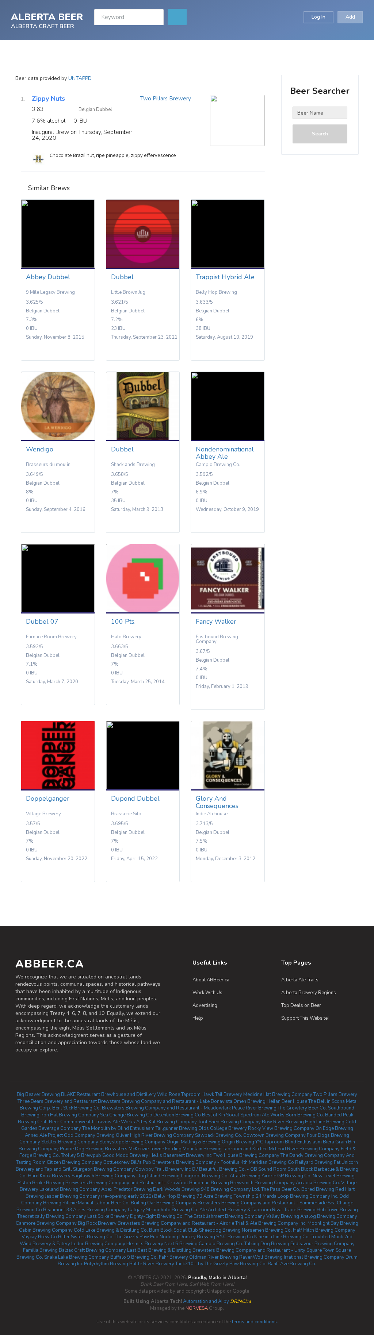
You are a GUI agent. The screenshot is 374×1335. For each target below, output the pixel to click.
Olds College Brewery (222, 1128)
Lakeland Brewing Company (69, 1189)
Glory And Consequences (217, 802)
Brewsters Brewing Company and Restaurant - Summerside (262, 1203)
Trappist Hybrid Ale (225, 277)
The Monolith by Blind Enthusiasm (118, 1128)
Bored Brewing (317, 1189)
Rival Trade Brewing (294, 1210)
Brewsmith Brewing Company (262, 1183)
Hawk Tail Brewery (222, 1094)
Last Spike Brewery (108, 1216)
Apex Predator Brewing (126, 1189)
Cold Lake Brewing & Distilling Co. (111, 1230)
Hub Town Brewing (337, 1210)
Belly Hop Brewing (174, 1196)
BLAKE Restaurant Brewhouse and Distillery (108, 1094)
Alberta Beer (47, 16)
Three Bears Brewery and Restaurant (57, 1101)
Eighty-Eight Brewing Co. (157, 1216)
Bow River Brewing (283, 1122)
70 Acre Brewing (214, 1196)
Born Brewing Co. (305, 1115)
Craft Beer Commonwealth (66, 1122)
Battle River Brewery (151, 1264)
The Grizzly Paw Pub (137, 1237)
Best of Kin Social (220, 1115)
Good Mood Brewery (125, 1155)
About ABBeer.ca (210, 980)
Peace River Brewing (254, 1108)
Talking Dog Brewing (266, 1243)
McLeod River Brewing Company (304, 1149)
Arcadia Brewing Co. (318, 1183)
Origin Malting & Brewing (194, 1142)
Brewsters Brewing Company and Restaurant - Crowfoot (126, 1183)
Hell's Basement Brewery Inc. (181, 1155)
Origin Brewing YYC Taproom (253, 1142)
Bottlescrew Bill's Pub (127, 1162)
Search (320, 134)
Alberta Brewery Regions (308, 992)
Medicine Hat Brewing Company (277, 1094)
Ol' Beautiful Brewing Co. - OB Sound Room (239, 1169)
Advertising (204, 1005)
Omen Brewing (249, 1101)
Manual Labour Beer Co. (104, 1203)
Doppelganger (47, 798)
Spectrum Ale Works (262, 1115)
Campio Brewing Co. (221, 1243)
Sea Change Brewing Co (126, 1115)
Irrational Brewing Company (314, 1257)
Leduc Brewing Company (98, 1243)
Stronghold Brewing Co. (172, 1210)
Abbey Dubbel (48, 277)
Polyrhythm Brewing (106, 1264)
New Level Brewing (334, 1176)
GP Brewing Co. (294, 1176)
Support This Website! (305, 1018)
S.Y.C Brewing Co (234, 1237)
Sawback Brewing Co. (218, 1135)
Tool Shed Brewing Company (229, 1122)
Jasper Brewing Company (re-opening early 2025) (99, 1196)
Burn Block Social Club (173, 1230)
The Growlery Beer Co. (302, 1108)
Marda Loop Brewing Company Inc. (300, 1196)
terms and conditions (254, 1322)
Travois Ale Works (115, 1122)
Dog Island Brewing (158, 1176)
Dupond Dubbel (135, 798)
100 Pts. (123, 621)
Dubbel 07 (42, 621)
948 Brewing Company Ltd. (230, 1189)
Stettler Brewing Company (69, 1142)
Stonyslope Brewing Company (132, 1142)
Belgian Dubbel (95, 109)
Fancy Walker (216, 621)
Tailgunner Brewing (176, 1128)
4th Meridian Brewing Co (267, 1162)
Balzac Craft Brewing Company (92, 1250)
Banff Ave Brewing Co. (292, 1264)
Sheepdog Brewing (220, 1230)
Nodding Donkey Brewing (187, 1237)
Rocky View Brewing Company (281, 1128)
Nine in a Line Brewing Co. (282, 1237)
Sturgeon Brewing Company (103, 1169)
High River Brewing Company (162, 1135)
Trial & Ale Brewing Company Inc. (270, 1223)
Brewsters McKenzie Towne (134, 1149)
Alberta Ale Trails (299, 980)
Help (197, 1018)
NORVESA (197, 1308)
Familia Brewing (40, 1250)
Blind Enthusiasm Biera (309, 1142)
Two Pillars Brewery (165, 98)
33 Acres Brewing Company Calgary (105, 1210)
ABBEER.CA (49, 964)
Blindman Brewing (209, 1183)
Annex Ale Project (44, 1135)
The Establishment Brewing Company (225, 1216)
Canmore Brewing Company (46, 1223)
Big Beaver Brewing (38, 1094)
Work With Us (207, 992)
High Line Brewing (324, 1122)
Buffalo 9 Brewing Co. (134, 1257)
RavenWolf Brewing (261, 1257)
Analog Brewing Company (328, 1216)
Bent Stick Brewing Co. (76, 1108)
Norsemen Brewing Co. (267, 1230)
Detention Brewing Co (177, 1115)
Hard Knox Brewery (49, 1176)
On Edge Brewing (334, 1128)
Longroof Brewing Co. (205, 1176)
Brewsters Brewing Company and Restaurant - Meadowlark (166, 1108)
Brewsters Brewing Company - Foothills (196, 1162)
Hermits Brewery (144, 1243)
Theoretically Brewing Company (51, 1216)
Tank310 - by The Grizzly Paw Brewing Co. (221, 1264)
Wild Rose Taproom (179, 1094)
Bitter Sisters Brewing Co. (86, 1237)
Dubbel (122, 277)
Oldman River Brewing (213, 1257)
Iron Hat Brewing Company (70, 1115)
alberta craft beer (42, 25)
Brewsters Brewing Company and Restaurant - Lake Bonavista (165, 1101)
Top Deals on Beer (301, 1005)
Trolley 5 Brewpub (81, 1155)
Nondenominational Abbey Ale (225, 453)
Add (350, 17)
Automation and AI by (187, 1301)
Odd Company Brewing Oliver (96, 1135)
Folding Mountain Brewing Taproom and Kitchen (216, 1149)
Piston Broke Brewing (41, 1183)
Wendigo (39, 449)
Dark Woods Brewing (176, 1189)
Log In (318, 17)
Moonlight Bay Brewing (333, 1223)
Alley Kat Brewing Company (166, 1122)
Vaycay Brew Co (39, 1237)
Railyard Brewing (314, 1162)
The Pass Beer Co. (280, 1189)
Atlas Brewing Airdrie (253, 1176)
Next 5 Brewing (181, 1243)
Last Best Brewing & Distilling (159, 1250)
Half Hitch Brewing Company (324, 1230)
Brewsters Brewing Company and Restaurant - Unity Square (257, 1250)
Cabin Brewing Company (46, 1230)
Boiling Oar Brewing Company (163, 1203)
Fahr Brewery (173, 1257)
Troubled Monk (327, 1237)
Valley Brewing (282, 1216)
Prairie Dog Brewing (82, 1149)
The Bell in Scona (326, 1101)
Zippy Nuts (48, 98)
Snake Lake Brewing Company (76, 1257)
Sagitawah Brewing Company (104, 1176)
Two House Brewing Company (246, 1155)
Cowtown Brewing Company (274, 1135)
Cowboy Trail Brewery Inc (163, 1169)
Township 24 (248, 1196)
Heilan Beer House (287, 1101)
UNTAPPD (80, 78)
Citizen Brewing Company (74, 1162)
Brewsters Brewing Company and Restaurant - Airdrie (176, 1223)
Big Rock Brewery (97, 1223)
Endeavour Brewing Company (322, 1243)
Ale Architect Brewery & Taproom (235, 1210)
